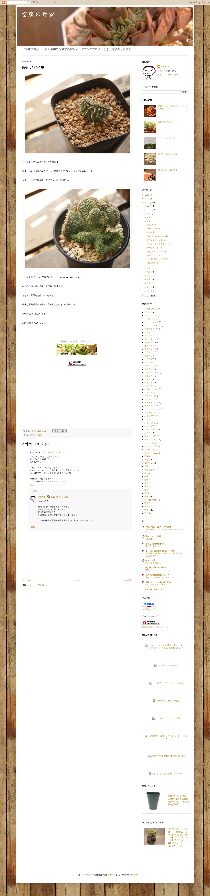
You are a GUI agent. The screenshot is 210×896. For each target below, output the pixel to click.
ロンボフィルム (151, 453)
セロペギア (149, 386)
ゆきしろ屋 (150, 560)
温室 (146, 486)
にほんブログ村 (149, 609)
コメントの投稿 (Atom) (37, 585)
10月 (149, 213)
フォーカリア (150, 436)
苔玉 (146, 503)
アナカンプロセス (152, 325)
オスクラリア (150, 346)
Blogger (135, 875)
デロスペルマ (150, 406)
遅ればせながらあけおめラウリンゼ (159, 577)
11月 (149, 210)
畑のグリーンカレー (156, 255)
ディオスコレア (151, 402)
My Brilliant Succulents (156, 567)
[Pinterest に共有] (65, 431)
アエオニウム (150, 309)
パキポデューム (151, 429)
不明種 (147, 456)
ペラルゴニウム (151, 439)
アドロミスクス (151, 322)
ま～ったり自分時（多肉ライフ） (160, 551)
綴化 (40, 435)
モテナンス (149, 443)
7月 (149, 268)
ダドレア (148, 392)
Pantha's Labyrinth (154, 589)
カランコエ (149, 352)
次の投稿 (27, 580)
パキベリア (149, 426)
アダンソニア (150, 315)
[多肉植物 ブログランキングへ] (77, 366)
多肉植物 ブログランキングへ (155, 627)
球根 (146, 490)
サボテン (148, 369)
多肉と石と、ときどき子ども (158, 582)
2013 (147, 202)
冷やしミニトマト (155, 248)
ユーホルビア (150, 446)
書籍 (146, 476)
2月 (149, 287)
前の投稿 (127, 580)
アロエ (147, 335)
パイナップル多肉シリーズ (158, 244)
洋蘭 (146, 480)
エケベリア (149, 342)
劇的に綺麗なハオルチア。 (156, 585)
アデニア (148, 319)
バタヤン (42, 497)
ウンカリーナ (150, 339)
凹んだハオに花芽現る (168, 170)
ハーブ (147, 419)
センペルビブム (151, 389)
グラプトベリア (151, 366)
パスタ (147, 433)
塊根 (146, 460)
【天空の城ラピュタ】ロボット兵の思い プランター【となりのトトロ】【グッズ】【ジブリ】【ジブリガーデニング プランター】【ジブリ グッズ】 (178, 837)
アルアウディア (151, 329)
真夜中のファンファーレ (157, 251)
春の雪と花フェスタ (153, 546)
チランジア (149, 399)
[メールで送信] (53, 431)
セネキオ (148, 382)
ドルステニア (150, 413)
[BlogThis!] (56, 431)
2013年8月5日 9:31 (59, 497)
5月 (149, 275)
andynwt (112, 875)
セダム (147, 379)
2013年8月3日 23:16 (52, 452)
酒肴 (146, 510)
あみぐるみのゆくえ (153, 563)
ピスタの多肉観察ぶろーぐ (157, 575)
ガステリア (149, 359)
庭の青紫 (151, 232)
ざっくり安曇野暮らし (155, 543)
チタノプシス (150, 396)
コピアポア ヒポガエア (157, 259)
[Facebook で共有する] (62, 431)
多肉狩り (148, 463)
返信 (32, 485)
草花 (146, 506)
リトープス (149, 449)
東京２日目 (149, 570)
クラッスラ (149, 362)
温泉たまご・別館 (153, 536)
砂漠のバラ (152, 225)
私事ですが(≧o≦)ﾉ (165, 122)
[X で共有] (59, 431)
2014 (147, 199)
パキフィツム (150, 423)
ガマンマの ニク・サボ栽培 (158, 527)
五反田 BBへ (150, 539)
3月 (149, 283)
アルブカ (148, 332)
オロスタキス (150, 349)
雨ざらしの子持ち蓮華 (168, 154)
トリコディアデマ (152, 409)
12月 (149, 206)
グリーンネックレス (167, 138)
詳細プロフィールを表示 (168, 74)
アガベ (147, 312)
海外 (146, 483)
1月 (149, 291)
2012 (147, 296)
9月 (149, 217)
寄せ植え (148, 470)
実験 (146, 466)
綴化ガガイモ (153, 263)
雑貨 (146, 513)
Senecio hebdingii (155, 228)
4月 (149, 279)
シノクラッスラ (151, 372)
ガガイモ (33, 435)
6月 (149, 272)
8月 (149, 221)
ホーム (77, 580)
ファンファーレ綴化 (156, 240)
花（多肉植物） (151, 500)
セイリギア (149, 376)
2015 (147, 195)
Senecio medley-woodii (157, 236)
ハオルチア (149, 416)
